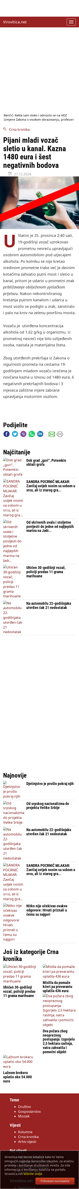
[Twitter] (15, 435)
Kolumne (25, 1132)
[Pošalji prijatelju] (52, 435)
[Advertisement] (39, 70)
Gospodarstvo (29, 1111)
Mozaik (24, 1116)
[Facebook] (6, 435)
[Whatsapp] (31, 435)
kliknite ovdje (33, 1174)
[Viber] (23, 435)
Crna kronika (18, 129)
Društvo (24, 1106)
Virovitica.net (15, 21)
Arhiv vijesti (27, 1141)
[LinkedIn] (40, 435)
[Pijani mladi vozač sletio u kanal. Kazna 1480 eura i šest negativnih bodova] (39, 202)
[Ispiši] (60, 435)
